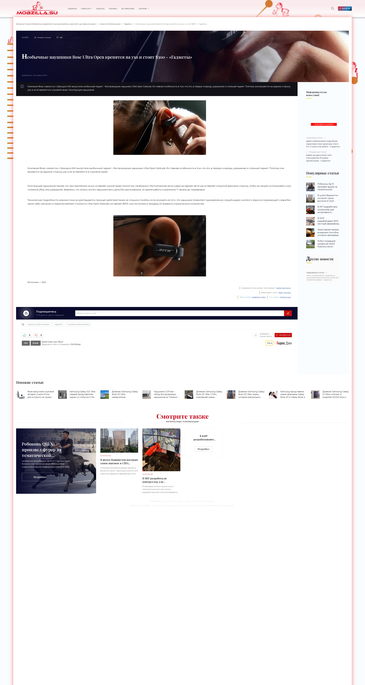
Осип (25, 37)
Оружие (143, 9)
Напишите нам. (285, 297)
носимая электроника (78, 325)
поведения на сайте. (259, 297)
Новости (85, 9)
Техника (113, 9)
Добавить (266, 335)
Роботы (100, 9)
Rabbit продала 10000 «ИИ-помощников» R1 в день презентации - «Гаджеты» (319, 156)
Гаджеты (72, 9)
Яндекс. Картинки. (284, 293)
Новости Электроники (110, 24)
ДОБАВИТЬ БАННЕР (323, 124)
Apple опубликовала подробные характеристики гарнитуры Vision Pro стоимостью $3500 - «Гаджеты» (323, 142)
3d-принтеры (127, 9)
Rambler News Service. (283, 288)
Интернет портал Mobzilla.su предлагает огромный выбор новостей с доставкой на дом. (56, 24)
